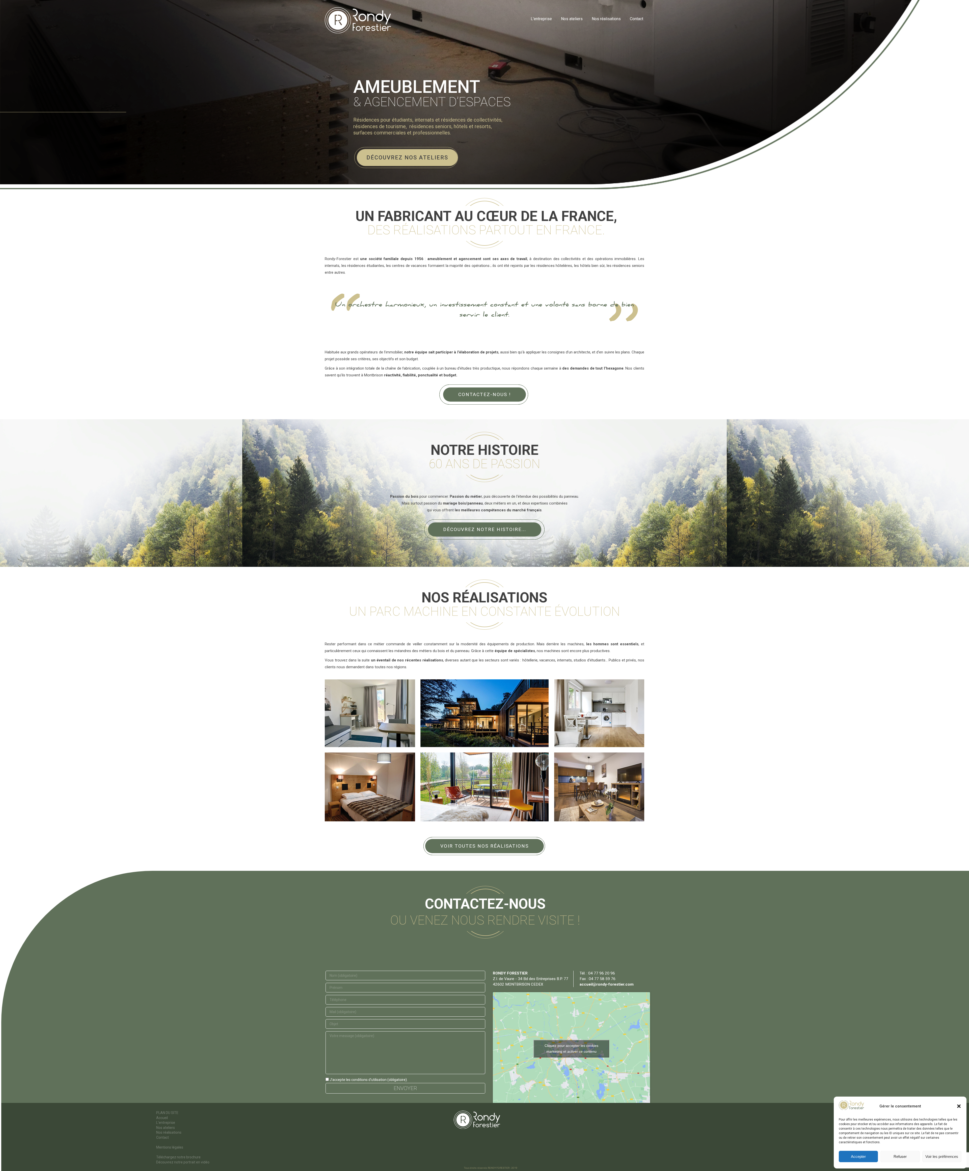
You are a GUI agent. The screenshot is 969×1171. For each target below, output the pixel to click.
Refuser (900, 1156)
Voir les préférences (941, 1156)
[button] (958, 1106)
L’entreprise (165, 1123)
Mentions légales (169, 1147)
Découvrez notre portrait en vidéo (182, 1162)
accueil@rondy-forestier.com (607, 984)
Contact (162, 1137)
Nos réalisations (168, 1132)
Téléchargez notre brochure (178, 1157)
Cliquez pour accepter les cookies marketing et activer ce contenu (571, 1048)
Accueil (162, 1118)
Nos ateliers (165, 1128)
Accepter (858, 1156)
